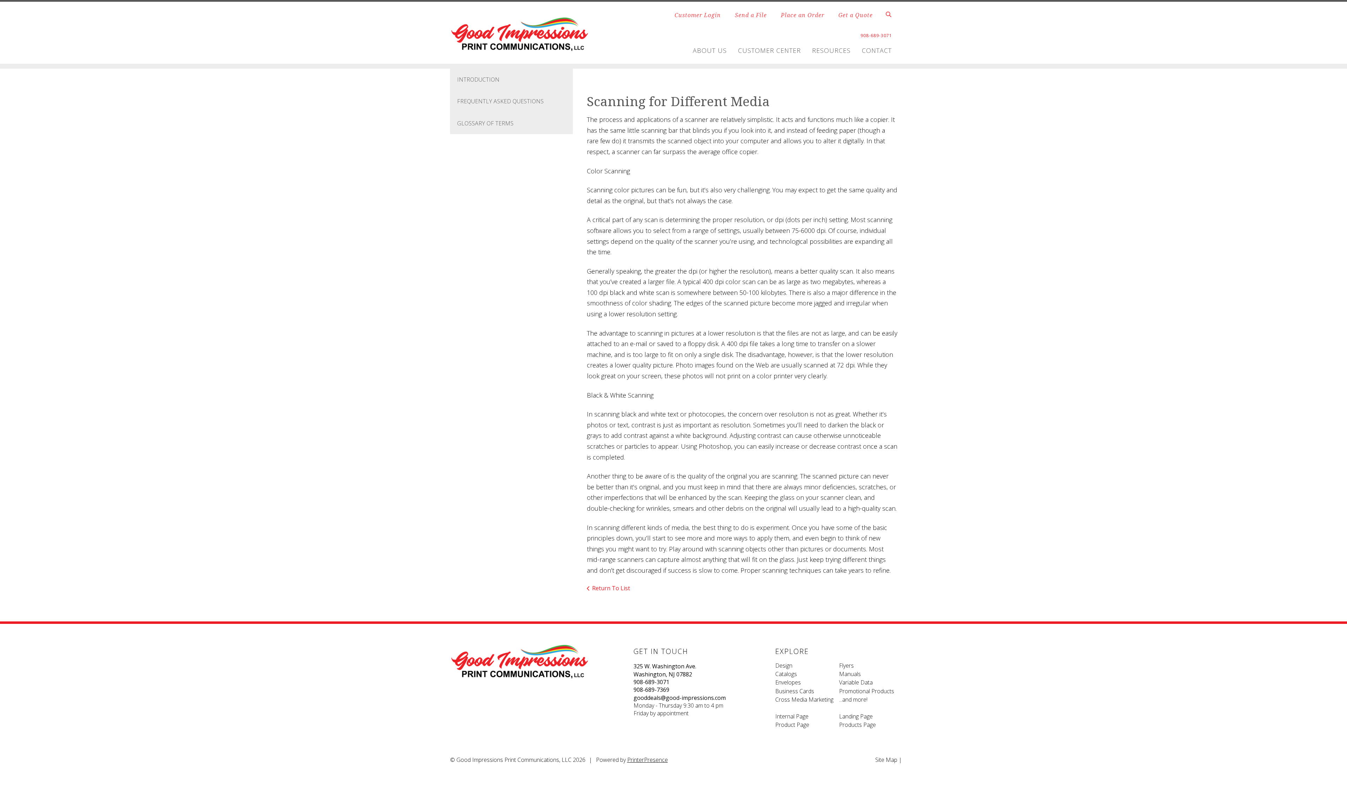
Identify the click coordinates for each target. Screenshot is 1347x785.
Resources (831, 50)
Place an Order (802, 15)
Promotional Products (866, 691)
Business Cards (794, 691)
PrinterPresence (647, 760)
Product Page (792, 725)
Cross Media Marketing (804, 699)
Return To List (611, 588)
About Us (710, 50)
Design (783, 665)
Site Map (886, 760)
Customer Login (698, 15)
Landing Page (856, 716)
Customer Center (769, 50)
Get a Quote (855, 15)
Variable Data (856, 682)
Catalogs (786, 674)
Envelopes (788, 682)
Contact (877, 50)
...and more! (853, 699)
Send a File (751, 15)
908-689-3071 (651, 682)
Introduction (478, 79)
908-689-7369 (651, 690)
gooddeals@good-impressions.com (680, 698)
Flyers (846, 665)
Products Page (857, 725)
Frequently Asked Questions (500, 101)
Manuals (850, 674)
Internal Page (792, 716)
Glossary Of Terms (485, 123)
